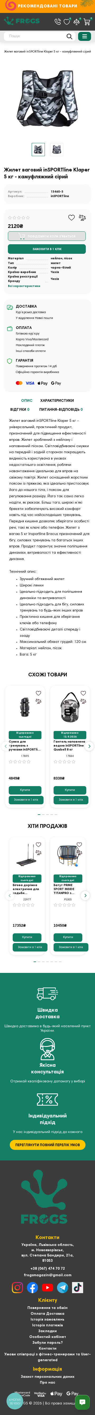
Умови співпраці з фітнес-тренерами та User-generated (47, 1357)
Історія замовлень (47, 1320)
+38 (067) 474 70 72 (47, 1269)
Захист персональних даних (47, 1377)
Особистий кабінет (47, 1337)
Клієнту (47, 1300)
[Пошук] (69, 36)
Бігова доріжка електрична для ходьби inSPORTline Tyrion (26, 889)
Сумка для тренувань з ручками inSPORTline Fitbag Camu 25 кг (25, 746)
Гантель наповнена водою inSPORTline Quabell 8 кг (69, 745)
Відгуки (19, 410)
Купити (25, 790)
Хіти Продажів (47, 826)
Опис (26, 401)
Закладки (47, 1331)
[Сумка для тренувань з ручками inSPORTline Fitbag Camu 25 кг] (25, 707)
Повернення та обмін (47, 1308)
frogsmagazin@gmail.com (48, 1275)
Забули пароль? (47, 1343)
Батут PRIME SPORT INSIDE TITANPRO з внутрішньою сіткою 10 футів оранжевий (66, 889)
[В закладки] (71, 218)
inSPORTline (60, 196)
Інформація (47, 1369)
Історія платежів (47, 1325)
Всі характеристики (24, 286)
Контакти (47, 1349)
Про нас (47, 1383)
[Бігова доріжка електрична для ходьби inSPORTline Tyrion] (27, 855)
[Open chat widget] (82, 1402)
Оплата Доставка (47, 1314)
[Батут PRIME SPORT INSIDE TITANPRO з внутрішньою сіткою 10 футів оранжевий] (68, 855)
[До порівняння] (82, 217)
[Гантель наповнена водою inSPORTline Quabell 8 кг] (70, 707)
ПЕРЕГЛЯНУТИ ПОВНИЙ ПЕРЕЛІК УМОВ (47, 1145)
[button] (5, 746)
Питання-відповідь (61, 410)
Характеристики (57, 401)
